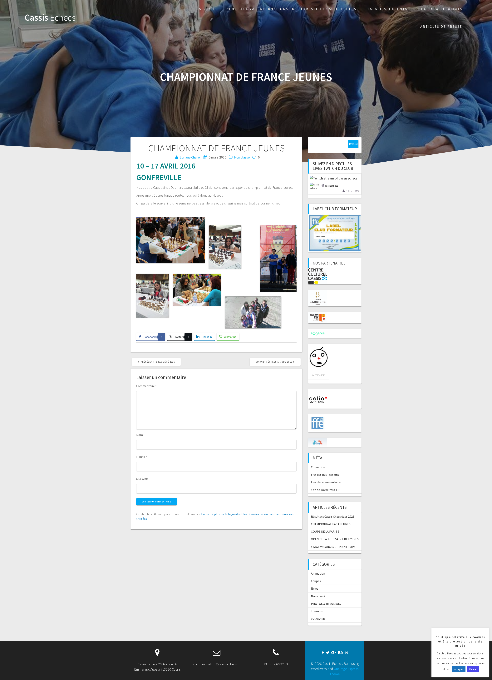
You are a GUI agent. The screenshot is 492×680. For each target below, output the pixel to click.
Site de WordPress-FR (325, 490)
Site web (142, 479)
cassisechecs (331, 185)
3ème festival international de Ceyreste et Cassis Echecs (291, 9)
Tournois (317, 611)
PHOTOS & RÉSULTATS (440, 9)
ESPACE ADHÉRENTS (387, 9)
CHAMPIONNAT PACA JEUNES (331, 524)
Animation (318, 573)
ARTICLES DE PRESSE (441, 26)
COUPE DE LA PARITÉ (325, 531)
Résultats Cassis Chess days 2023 (332, 516)
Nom (140, 435)
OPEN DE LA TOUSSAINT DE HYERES (335, 539)
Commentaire (146, 386)
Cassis (50, 17)
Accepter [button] (458, 669)
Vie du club (318, 619)
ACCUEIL (207, 9)
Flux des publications (325, 474)
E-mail (141, 457)
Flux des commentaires (326, 482)
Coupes (316, 581)
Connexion (318, 467)
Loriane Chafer (190, 157)
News (314, 588)
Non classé (242, 157)
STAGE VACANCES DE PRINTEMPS (333, 547)
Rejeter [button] (472, 669)
